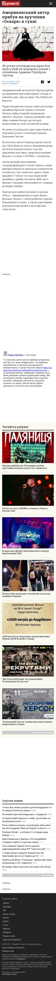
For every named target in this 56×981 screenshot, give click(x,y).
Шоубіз (6, 921)
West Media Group (9, 974)
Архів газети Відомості (12, 940)
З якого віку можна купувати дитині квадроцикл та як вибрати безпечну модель (27, 809)
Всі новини (47, 875)
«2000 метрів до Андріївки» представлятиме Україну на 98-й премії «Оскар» (26, 637)
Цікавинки (7, 932)
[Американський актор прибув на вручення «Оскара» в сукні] (28, 43)
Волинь (6, 918)
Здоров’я (6, 929)
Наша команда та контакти (13, 948)
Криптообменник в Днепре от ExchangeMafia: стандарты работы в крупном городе (24, 840)
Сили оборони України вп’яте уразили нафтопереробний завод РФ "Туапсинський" (24, 847)
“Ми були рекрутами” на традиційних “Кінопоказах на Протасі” (22, 680)
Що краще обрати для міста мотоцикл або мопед (26, 866)
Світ (4, 910)
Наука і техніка (9, 914)
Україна (6, 903)
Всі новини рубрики (43, 732)
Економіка (7, 907)
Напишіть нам (8, 951)
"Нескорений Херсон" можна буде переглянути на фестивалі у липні (27, 723)
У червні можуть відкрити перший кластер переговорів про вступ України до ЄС (23, 854)
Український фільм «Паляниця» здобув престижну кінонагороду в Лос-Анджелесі (24, 466)
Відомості (14, 84)
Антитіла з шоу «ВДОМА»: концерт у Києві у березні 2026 (25, 509)
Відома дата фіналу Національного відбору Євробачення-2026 (25, 552)
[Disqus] (28, 311)
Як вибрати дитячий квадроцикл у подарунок (24, 814)
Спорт (5, 925)
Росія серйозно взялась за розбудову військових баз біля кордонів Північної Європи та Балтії (26, 826)
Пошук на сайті (9, 936)
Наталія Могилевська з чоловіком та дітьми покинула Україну (26, 594)
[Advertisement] (28, 241)
